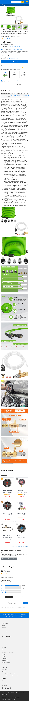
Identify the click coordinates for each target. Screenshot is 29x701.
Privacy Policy (5, 669)
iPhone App (4, 681)
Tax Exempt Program (6, 662)
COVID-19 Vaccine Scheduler (8, 652)
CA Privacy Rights (5, 671)
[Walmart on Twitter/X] (5, 688)
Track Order (10, 616)
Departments (6, 5)
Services (12, 5)
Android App (4, 683)
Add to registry (21, 84)
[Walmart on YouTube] (8, 688)
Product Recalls (5, 660)
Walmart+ (4, 645)
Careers (3, 625)
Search (25, 603)
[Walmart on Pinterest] (11, 688)
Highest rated (18, 596)
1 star (3, 592)
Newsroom (4, 627)
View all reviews (6, 580)
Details (12, 81)
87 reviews (11, 38)
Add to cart (14, 61)
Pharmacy (4, 654)
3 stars (2, 588)
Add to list (8, 84)
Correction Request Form (9, 559)
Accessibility (4, 658)
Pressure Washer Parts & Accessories (19, 96)
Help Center (23, 614)
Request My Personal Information (9, 673)
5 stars (2, 585)
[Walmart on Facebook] (2, 688)
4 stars (2, 587)
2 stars (2, 590)
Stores (3, 641)
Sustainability (4, 631)
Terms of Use (4, 667)
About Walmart (5, 623)
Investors (3, 629)
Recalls (3, 656)
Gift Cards (4, 647)
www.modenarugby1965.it (16, 49)
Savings (17, 5)
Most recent (9, 596)
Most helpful (5, 600)
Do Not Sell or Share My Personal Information (11, 676)
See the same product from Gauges (20, 546)
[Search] (22, 2)
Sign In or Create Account (10, 614)
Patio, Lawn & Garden (15, 95)
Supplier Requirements (6, 634)
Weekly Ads (20, 616)
